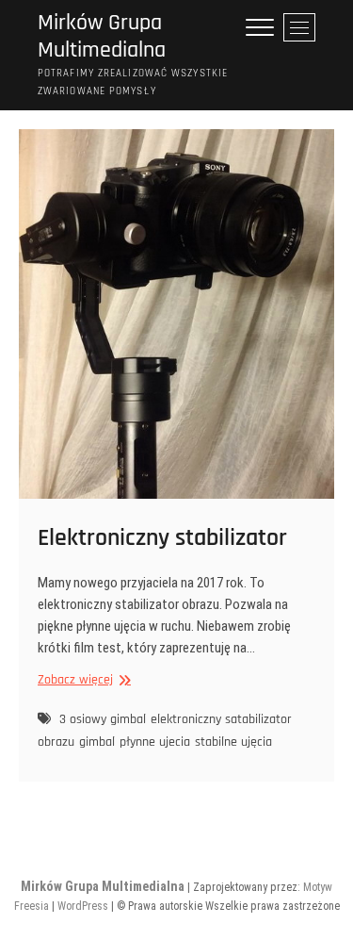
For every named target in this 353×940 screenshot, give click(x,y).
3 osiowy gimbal (102, 719)
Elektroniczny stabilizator (162, 537)
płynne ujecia (155, 742)
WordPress (82, 906)
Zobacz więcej (82, 680)
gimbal (97, 742)
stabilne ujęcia (233, 742)
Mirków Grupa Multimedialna (102, 36)
